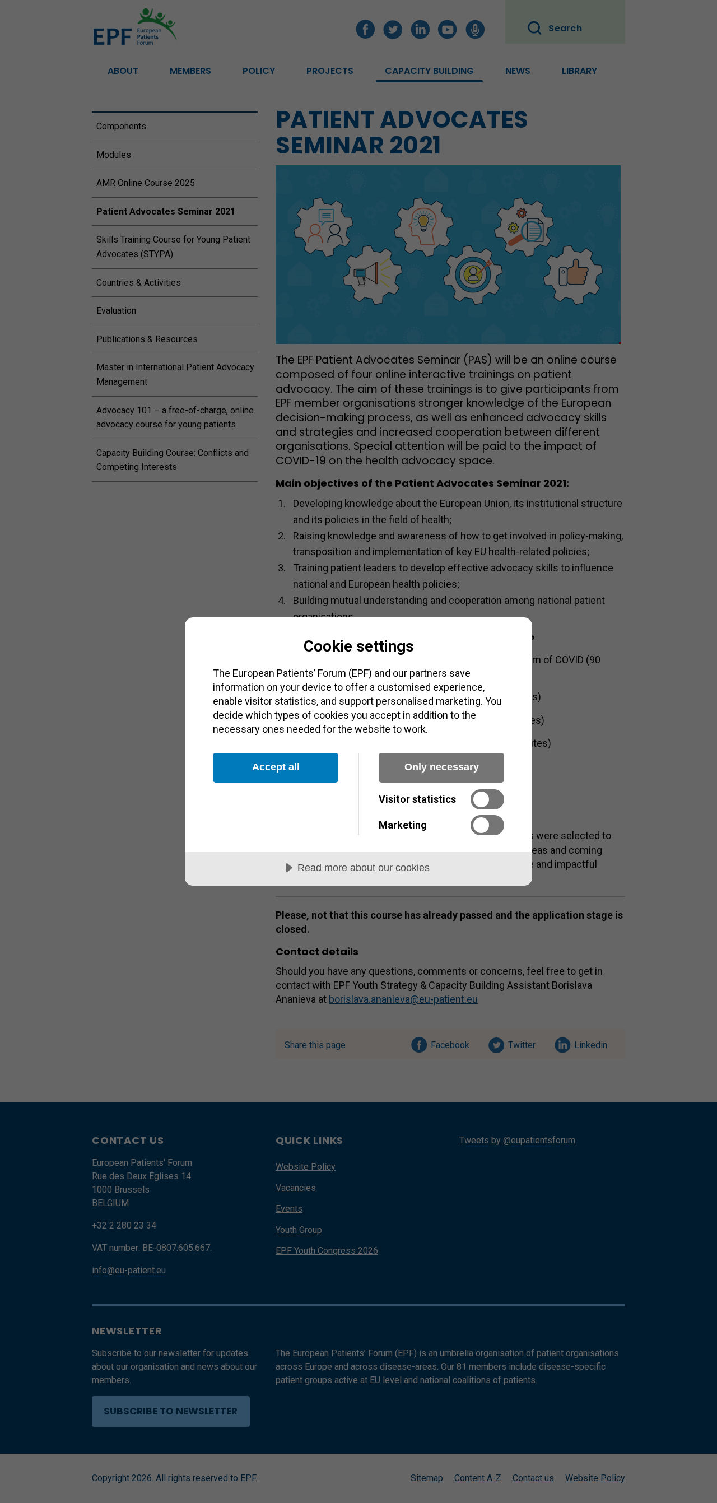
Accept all (276, 767)
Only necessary (441, 767)
